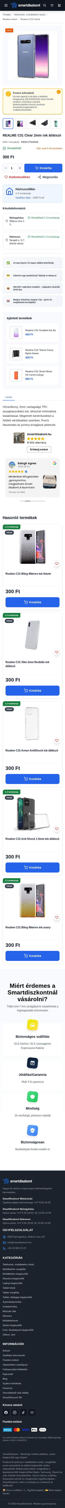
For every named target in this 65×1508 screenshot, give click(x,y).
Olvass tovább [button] (17, 492)
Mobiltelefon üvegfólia (14, 1269)
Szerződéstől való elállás (16, 1392)
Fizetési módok (11, 1360)
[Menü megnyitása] (6, 5)
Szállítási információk (14, 1355)
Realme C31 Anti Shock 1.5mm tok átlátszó (32, 838)
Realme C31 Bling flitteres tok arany (28, 927)
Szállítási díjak (23, 197)
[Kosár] (59, 5)
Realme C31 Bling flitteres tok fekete (28, 573)
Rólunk (6, 1350)
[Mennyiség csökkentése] (6, 168)
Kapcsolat (8, 1374)
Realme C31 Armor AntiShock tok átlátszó (32, 750)
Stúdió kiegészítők (12, 1325)
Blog (5, 1378)
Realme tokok (10, 19)
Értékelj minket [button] (39, 449)
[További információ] (59, 92)
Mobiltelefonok (10, 1320)
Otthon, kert (9, 1334)
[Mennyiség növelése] (20, 168)
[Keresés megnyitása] (45, 5)
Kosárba (46, 168)
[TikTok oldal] (23, 1412)
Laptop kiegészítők (12, 1283)
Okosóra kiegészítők (13, 1278)
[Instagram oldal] (14, 1412)
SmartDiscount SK (12, 1397)
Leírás (8, 397)
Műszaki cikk (9, 1311)
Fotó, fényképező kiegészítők (18, 1330)
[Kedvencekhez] (57, 563)
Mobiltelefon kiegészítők (15, 1273)
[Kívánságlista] (52, 5)
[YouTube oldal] (32, 1412)
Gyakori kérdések (12, 1383)
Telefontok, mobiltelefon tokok (29, 14)
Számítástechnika (12, 1302)
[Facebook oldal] (6, 1412)
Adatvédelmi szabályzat (15, 1364)
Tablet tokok (9, 1287)
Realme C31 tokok (30, 19)
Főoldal (6, 14)
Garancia (7, 1388)
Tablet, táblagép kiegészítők (17, 1297)
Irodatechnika (10, 1306)
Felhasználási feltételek (15, 1369)
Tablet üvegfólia (11, 1292)
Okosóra (7, 1316)
